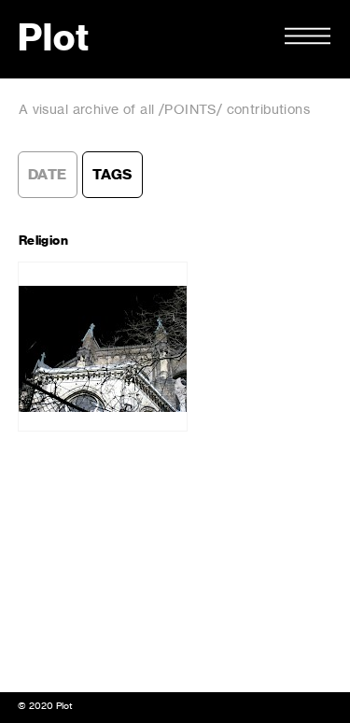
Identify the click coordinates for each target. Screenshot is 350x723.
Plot (54, 39)
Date (47, 174)
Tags (112, 174)
